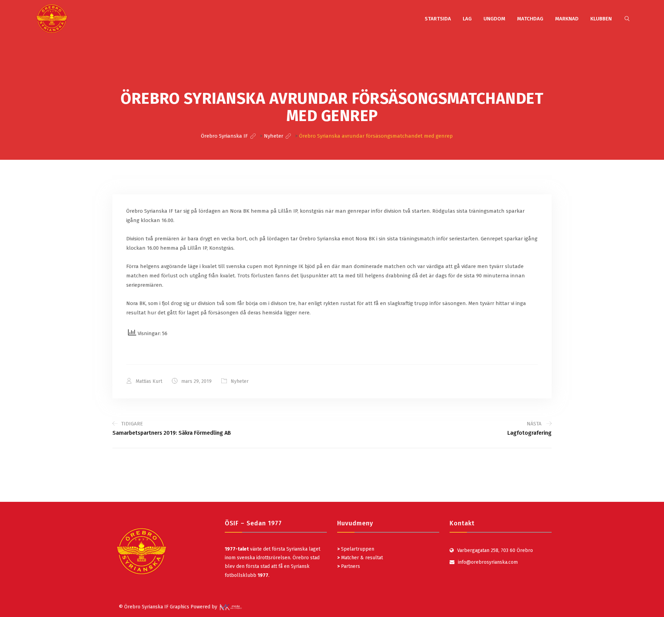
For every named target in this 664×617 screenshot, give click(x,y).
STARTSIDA (438, 19)
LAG (467, 19)
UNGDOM (494, 19)
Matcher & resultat (360, 558)
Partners (348, 566)
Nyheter (240, 381)
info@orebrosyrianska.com (488, 562)
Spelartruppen (357, 549)
